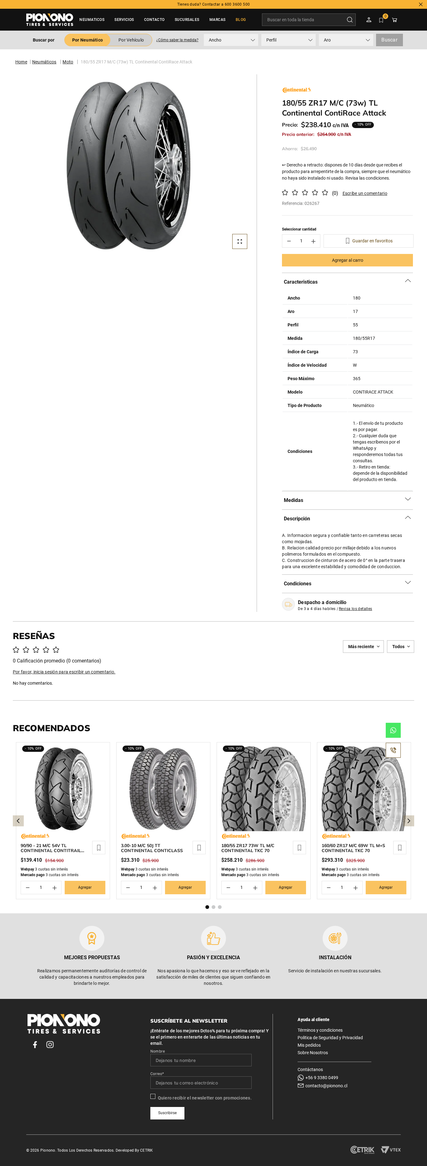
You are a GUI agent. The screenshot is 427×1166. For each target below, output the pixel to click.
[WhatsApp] (393, 730)
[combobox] (309, 19)
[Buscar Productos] (351, 20)
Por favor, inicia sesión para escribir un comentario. (362, 193)
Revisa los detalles (355, 609)
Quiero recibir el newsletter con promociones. (205, 1097)
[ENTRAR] (369, 19)
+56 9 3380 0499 (321, 1077)
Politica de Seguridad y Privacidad (330, 1037)
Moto (68, 61)
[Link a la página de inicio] (21, 62)
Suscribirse (167, 1113)
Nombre (157, 1051)
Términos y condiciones (320, 1030)
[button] (177, 40)
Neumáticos (44, 61)
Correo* (157, 1074)
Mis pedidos (309, 1045)
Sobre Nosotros (313, 1052)
